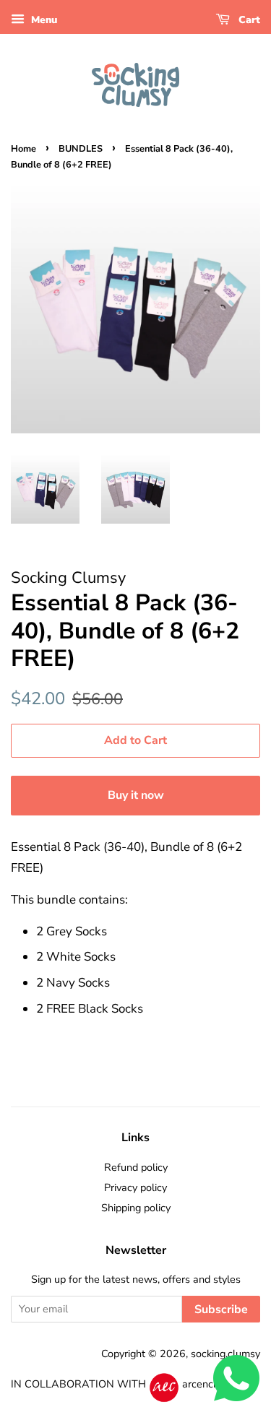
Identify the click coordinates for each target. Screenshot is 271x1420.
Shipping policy (136, 1207)
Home (23, 148)
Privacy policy (135, 1187)
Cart (248, 20)
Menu (42, 20)
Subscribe (221, 1309)
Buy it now (136, 795)
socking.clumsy (225, 1353)
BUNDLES (81, 148)
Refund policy (136, 1167)
